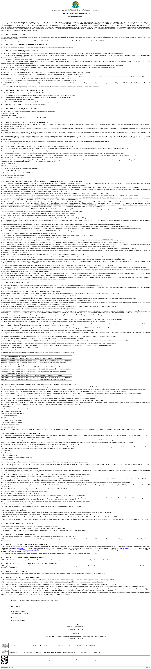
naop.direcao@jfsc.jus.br (31, 550)
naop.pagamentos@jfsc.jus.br (128, 548)
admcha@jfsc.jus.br (19, 548)
